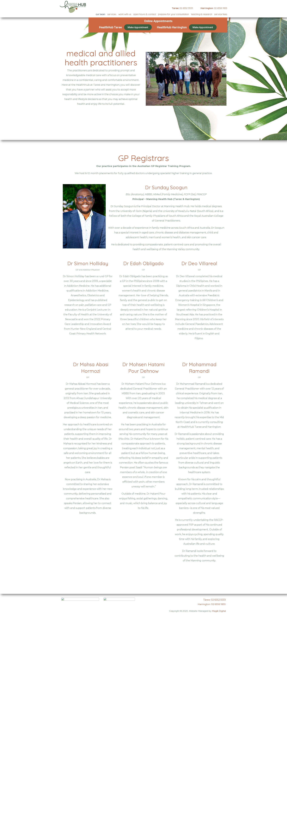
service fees (220, 14)
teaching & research (201, 14)
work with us (124, 14)
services (111, 14)
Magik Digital (219, 611)
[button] (138, 27)
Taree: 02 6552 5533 (214, 599)
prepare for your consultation (173, 14)
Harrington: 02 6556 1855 (212, 604)
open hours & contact (144, 14)
